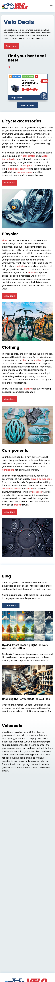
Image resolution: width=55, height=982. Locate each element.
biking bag (27, 165)
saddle (37, 360)
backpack (13, 168)
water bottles (28, 155)
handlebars (8, 469)
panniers (24, 168)
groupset (37, 491)
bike (24, 360)
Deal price (14, 97)
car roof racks (24, 172)
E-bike (31, 272)
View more (10, 605)
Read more (11, 46)
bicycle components (41, 479)
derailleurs (7, 488)
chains (29, 488)
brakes (17, 504)
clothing (28, 388)
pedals (17, 488)
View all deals (27, 105)
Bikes (4, 240)
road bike (20, 266)
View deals (9, 182)
